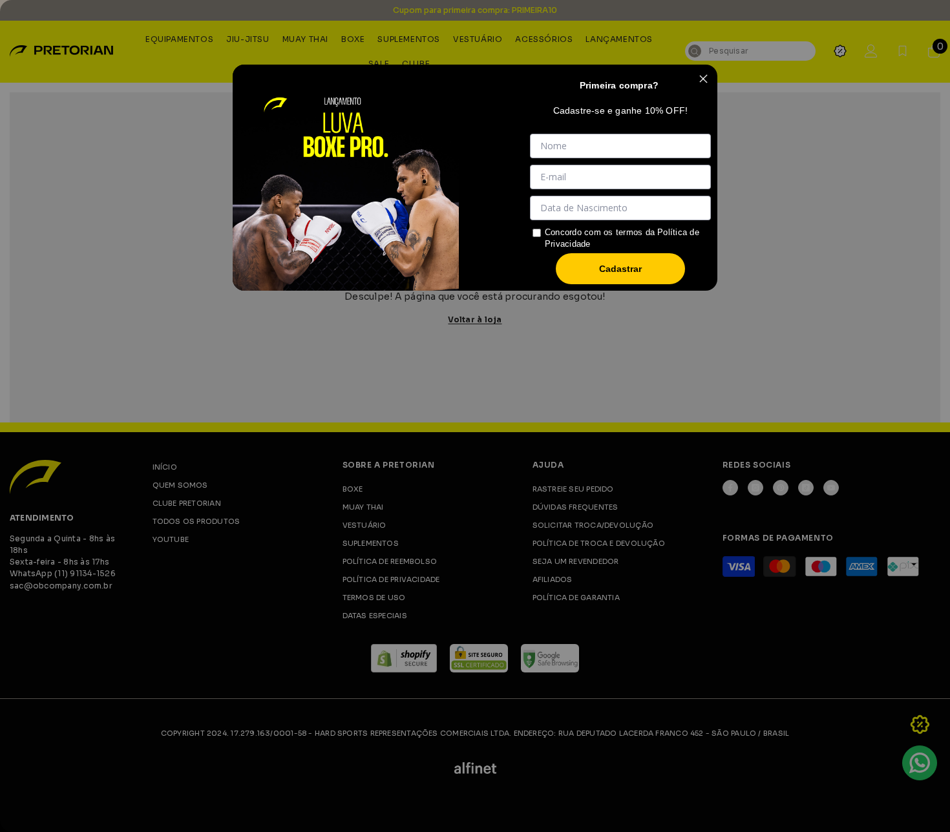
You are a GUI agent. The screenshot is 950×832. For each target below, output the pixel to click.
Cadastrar (620, 269)
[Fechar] (703, 78)
